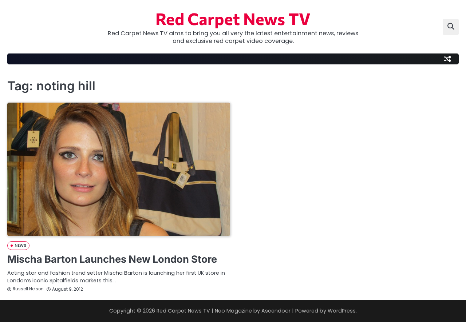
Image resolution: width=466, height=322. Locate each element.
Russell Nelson (28, 289)
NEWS (20, 245)
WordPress (342, 310)
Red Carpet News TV (233, 18)
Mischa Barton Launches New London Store (112, 259)
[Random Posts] (447, 58)
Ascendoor (276, 310)
